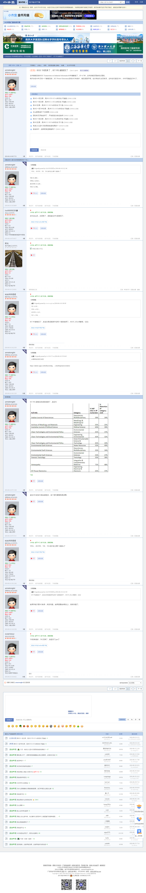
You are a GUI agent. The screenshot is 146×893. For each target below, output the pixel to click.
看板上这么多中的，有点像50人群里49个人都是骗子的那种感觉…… (37, 816)
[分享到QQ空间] (62, 85)
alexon (135, 845)
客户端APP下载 (34, 2)
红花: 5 (7, 224)
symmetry (135, 773)
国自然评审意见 (22, 777)
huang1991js (107, 804)
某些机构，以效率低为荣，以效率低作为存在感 (31, 844)
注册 (141, 2)
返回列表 (122, 61)
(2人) (34, 193)
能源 (129, 26)
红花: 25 (7, 662)
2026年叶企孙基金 (22, 783)
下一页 (140, 61)
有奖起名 (113, 26)
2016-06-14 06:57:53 (10, 156)
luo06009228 (10, 211)
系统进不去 (20, 827)
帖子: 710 (7, 324)
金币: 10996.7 (9, 658)
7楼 (24, 289)
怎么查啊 (19, 805)
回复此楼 (33, 86)
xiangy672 (135, 750)
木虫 (6, 213)
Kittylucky (107, 787)
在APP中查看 (71, 65)
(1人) (34, 228)
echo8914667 (107, 760)
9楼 (24, 629)
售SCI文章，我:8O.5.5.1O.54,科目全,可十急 (48, 105)
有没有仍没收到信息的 (24, 766)
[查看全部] (19, 734)
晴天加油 (107, 771)
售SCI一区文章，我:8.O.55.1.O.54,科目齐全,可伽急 (51, 119)
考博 (43, 29)
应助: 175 (10, 92)
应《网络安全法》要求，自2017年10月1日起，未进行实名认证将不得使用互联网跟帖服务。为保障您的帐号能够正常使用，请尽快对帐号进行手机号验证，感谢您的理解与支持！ (73, 7)
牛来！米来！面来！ (26, 839)
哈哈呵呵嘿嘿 (10, 294)
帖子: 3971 (8, 664)
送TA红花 (47, 156)
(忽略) (57, 65)
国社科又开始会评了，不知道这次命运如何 (48, 115)
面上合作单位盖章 (22, 811)
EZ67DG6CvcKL (107, 743)
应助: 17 (10, 317)
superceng (135, 789)
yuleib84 (107, 754)
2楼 (24, 490)
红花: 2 (7, 275)
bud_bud (107, 782)
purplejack (135, 767)
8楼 (24, 347)
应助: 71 (10, 656)
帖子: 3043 (8, 100)
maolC (135, 800)
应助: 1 (9, 218)
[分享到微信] (40, 85)
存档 (45, 65)
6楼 (24, 205)
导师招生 (79, 26)
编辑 (138, 289)
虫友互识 (96, 26)
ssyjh (107, 810)
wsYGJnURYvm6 (107, 737)
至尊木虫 (7, 72)
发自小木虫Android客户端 (39, 222)
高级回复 (43, 150)
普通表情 (122, 719)
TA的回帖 (55, 156)
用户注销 (7, 246)
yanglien (107, 827)
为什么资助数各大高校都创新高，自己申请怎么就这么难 (34, 788)
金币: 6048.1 (8, 220)
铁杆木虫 (7, 297)
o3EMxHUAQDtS (135, 739)
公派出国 (130, 29)
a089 (107, 815)
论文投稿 (35, 56)
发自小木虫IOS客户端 (37, 328)
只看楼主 (32, 65)
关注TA (31, 156)
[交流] (32, 70)
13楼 (23, 393)
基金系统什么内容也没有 (24, 800)
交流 (40, 56)
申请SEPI (127, 289)
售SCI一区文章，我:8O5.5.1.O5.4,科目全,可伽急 (49, 102)
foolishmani (135, 784)
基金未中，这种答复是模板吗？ (44, 129)
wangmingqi (107, 776)
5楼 (32, 168)
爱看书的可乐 (107, 748)
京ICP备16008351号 (64, 875)
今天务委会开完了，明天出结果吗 (27, 833)
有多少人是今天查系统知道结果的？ (46, 126)
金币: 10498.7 (9, 94)
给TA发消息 (39, 156)
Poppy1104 (135, 778)
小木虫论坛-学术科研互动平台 (13, 56)
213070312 (9, 634)
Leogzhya (135, 795)
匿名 (7, 243)
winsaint (107, 799)
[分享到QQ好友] (47, 85)
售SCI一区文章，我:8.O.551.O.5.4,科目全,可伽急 (50, 98)
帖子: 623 (7, 225)
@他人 (40, 65)
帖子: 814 (7, 276)
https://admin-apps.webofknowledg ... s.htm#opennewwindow (50, 366)
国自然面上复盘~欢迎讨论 (25, 772)
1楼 (24, 156)
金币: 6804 (8, 319)
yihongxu (135, 761)
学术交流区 (27, 56)
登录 (136, 2)
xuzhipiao (135, 840)
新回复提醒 (51, 65)
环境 (25, 29)
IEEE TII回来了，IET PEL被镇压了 (53, 56)
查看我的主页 (33, 289)
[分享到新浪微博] (54, 85)
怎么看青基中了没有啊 (41, 112)
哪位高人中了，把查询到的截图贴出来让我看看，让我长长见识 (36, 755)
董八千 (107, 793)
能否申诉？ (20, 760)
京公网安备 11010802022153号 (81, 875)
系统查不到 (20, 794)
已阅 (132, 156)
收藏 (62, 65)
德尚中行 (107, 765)
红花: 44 (7, 98)
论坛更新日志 (11, 26)
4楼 (24, 238)
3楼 (24, 536)
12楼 (32, 356)
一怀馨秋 (107, 821)
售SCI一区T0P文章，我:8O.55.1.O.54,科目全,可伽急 (51, 109)
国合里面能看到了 (22, 822)
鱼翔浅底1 (135, 756)
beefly (107, 838)
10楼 (23, 677)
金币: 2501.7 (8, 271)
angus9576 (107, 832)
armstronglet (10, 70)
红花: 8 (7, 322)
